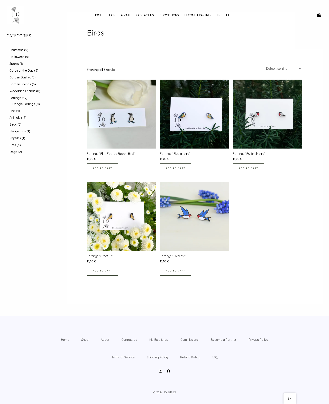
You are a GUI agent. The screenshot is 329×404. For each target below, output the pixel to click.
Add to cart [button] (102, 168)
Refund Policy (190, 357)
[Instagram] (160, 371)
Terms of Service (123, 357)
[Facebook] (168, 371)
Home (65, 340)
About (105, 340)
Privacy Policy (258, 340)
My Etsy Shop (158, 340)
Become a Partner (223, 340)
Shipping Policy (157, 357)
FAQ (215, 357)
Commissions (189, 340)
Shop (85, 340)
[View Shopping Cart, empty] (318, 15)
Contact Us (129, 340)
